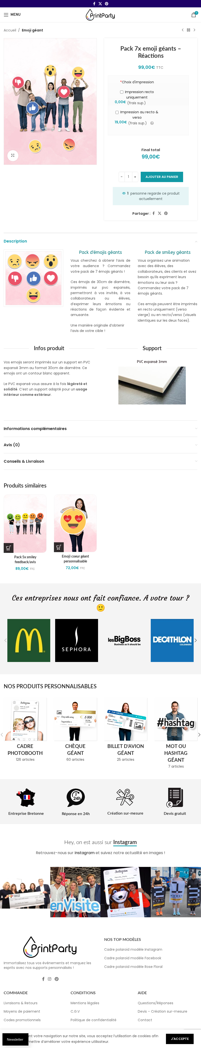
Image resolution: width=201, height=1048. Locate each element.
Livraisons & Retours (21, 1003)
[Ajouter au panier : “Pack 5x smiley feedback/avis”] (8, 548)
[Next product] (194, 30)
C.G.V (75, 1011)
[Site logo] (100, 14)
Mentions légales (85, 1003)
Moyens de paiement (22, 1011)
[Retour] (188, 30)
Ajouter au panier (162, 176)
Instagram (85, 853)
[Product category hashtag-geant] (175, 735)
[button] (5, 640)
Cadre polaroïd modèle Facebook (132, 958)
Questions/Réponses (155, 1003)
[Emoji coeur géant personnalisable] (75, 523)
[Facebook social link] (94, 3)
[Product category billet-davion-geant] (125, 731)
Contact (145, 1020)
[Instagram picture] (25, 892)
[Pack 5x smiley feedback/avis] (25, 523)
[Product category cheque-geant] (75, 731)
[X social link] (100, 3)
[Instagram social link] (49, 979)
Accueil (10, 30)
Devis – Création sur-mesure (162, 1011)
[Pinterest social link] (106, 3)
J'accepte (180, 1038)
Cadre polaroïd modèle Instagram (133, 949)
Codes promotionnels (22, 1020)
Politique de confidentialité (93, 1020)
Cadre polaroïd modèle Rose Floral (133, 966)
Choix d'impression (137, 82)
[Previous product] (183, 30)
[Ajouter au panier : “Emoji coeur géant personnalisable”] (59, 547)
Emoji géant (32, 30)
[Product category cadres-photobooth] (25, 731)
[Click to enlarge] (12, 155)
